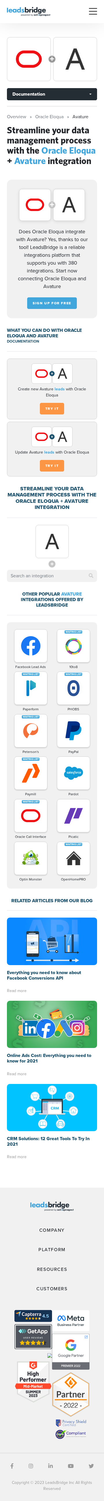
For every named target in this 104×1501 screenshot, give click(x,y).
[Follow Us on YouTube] (71, 1466)
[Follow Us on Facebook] (12, 1466)
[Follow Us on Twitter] (91, 1466)
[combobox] (52, 576)
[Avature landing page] (75, 59)
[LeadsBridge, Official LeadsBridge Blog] (28, 11)
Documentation (28, 94)
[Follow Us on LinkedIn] (50, 1466)
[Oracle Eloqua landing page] (29, 59)
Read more (17, 991)
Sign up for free (52, 303)
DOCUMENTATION (23, 341)
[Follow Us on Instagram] (31, 1466)
